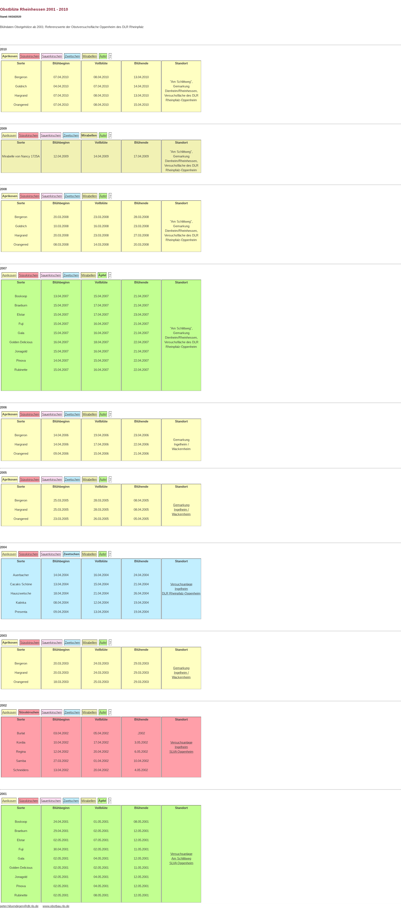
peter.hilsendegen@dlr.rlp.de (19, 906)
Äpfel (103, 56)
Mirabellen (90, 56)
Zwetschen (72, 56)
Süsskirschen (29, 56)
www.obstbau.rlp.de (56, 906)
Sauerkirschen (52, 56)
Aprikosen (9, 135)
